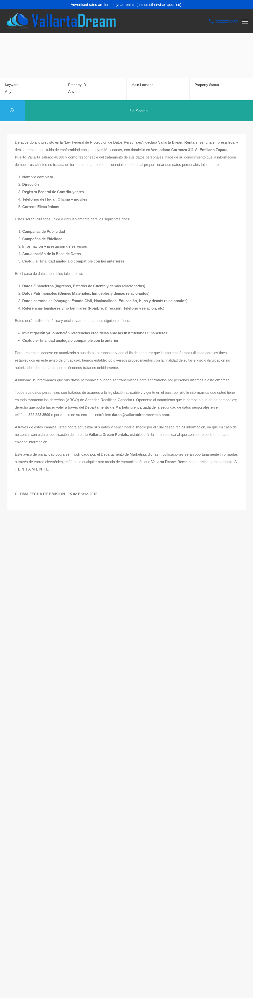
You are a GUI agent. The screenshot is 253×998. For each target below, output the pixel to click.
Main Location (142, 85)
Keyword (12, 85)
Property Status (207, 85)
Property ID (77, 85)
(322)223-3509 (226, 21)
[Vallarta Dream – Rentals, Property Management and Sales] (60, 27)
